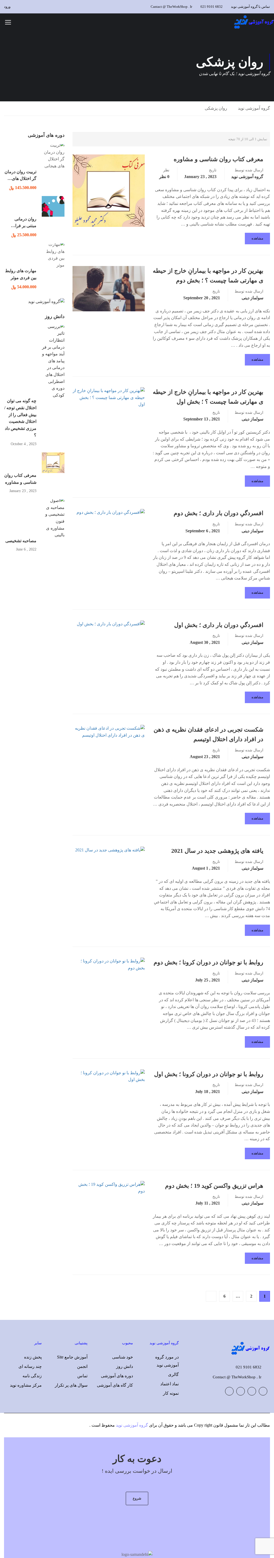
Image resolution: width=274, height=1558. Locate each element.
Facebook (263, 1391)
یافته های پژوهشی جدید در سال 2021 (217, 850)
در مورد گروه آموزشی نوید (167, 1361)
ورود (7, 7)
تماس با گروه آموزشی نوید (250, 7)
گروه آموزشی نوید (254, 108)
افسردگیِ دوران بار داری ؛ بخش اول (218, 625)
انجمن (82, 1366)
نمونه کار (171, 1393)
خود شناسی (122, 1357)
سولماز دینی (252, 298)
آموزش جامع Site (72, 1357)
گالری (173, 1374)
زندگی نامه (32, 1376)
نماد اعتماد (169, 1384)
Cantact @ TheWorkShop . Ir (171, 7)
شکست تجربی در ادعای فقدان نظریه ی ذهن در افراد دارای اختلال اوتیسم (208, 734)
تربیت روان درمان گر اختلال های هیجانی (20, 178)
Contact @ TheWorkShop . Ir (237, 1377)
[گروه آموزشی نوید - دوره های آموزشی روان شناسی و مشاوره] (253, 22)
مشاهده (257, 238)
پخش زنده (33, 1357)
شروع (137, 1498)
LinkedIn (240, 1391)
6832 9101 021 (211, 7)
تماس (82, 1376)
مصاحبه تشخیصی (20, 540)
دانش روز (124, 1366)
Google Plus (252, 1391)
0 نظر (164, 176)
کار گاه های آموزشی (115, 1385)
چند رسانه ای (30, 1366)
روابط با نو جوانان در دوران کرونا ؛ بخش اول (208, 1074)
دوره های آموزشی (117, 1376)
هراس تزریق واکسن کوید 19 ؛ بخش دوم (214, 1185)
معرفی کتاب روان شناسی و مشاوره (218, 159)
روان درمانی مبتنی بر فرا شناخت (25, 226)
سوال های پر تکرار (71, 1385)
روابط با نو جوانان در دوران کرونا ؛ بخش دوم (208, 962)
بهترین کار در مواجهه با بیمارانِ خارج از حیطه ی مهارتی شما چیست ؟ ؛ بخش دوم (208, 275)
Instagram (229, 1391)
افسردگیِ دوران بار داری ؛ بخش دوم (218, 513)
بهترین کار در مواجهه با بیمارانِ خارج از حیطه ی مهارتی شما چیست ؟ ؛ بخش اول (208, 397)
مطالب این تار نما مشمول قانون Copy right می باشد (224, 1425)
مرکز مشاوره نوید (26, 1385)
